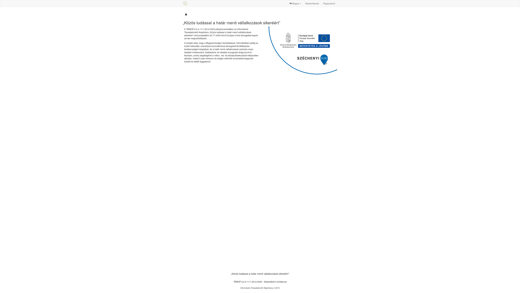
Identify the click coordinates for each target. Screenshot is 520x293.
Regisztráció (329, 3)
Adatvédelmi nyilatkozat (275, 281)
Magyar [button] (296, 3)
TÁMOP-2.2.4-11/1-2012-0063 (247, 281)
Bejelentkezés (312, 3)
